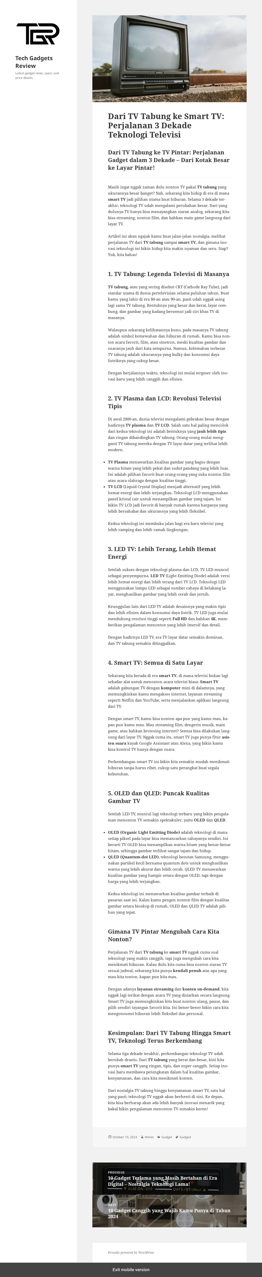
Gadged (185, 1137)
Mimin (149, 1137)
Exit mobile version (131, 1269)
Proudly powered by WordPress (131, 1252)
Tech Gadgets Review (34, 61)
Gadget (166, 1137)
